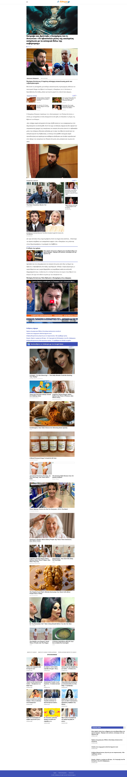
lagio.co (74, 775)
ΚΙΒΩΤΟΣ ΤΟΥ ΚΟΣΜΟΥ (32, 652)
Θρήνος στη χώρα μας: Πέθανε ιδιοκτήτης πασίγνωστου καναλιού (43, 331)
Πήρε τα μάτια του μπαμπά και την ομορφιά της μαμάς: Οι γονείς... (69, 719)
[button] (52, 20)
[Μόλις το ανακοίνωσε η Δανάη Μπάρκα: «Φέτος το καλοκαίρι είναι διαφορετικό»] (34, 693)
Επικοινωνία (71, 772)
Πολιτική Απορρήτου (62, 772)
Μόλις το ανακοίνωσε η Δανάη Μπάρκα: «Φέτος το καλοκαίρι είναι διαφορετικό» (33, 700)
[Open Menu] (27, 2)
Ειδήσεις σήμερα (32, 328)
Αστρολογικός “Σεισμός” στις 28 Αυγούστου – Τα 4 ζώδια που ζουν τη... (52, 683)
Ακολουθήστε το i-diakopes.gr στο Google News (47, 344)
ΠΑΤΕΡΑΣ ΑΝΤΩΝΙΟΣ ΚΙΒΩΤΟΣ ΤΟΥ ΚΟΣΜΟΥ (67, 652)
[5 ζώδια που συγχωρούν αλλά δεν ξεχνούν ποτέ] (34, 661)
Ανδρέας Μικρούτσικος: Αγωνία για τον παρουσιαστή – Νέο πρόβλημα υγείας (46, 335)
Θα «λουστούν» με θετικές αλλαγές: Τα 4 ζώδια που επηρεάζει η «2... (50, 719)
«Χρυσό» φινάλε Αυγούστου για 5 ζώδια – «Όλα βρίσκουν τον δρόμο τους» (34, 683)
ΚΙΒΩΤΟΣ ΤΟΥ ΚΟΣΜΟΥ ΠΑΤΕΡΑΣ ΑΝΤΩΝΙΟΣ (47, 652)
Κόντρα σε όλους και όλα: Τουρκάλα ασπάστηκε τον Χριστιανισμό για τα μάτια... (50, 700)
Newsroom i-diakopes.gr (33, 78)
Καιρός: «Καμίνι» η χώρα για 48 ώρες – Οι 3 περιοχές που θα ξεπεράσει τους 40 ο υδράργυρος (50, 338)
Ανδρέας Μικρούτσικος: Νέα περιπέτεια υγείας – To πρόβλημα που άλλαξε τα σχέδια (48, 340)
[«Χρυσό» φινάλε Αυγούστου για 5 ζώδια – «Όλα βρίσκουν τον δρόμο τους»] (34, 677)
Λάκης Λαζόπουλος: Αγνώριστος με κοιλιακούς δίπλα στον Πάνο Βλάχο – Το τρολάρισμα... (69, 683)
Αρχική (55, 772)
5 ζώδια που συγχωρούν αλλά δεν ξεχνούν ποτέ (39, 333)
